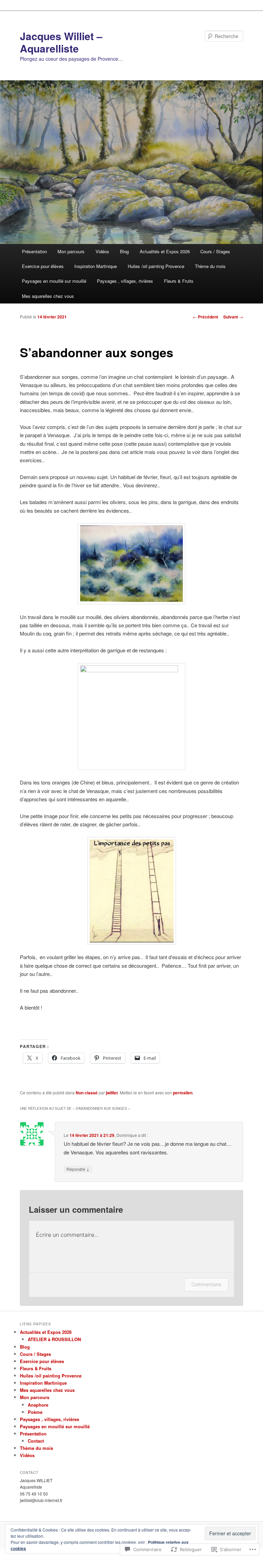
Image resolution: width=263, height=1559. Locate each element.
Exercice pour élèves (43, 266)
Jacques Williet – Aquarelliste (61, 42)
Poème (35, 1412)
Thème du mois (210, 266)
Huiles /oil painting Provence (156, 266)
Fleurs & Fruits (178, 281)
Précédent (205, 317)
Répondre (77, 1169)
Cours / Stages (215, 251)
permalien (182, 1093)
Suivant (233, 317)
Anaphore (38, 1404)
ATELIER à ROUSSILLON (54, 1339)
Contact (36, 1441)
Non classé (87, 1093)
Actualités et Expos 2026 (165, 251)
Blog (124, 251)
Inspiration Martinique (95, 266)
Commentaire (206, 1284)
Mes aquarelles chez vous (48, 296)
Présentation (34, 251)
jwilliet (112, 1093)
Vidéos (102, 251)
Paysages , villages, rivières (125, 281)
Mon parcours (71, 251)
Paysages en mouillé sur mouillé (54, 281)
